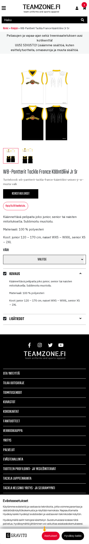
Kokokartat (11, 412)
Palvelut (9, 450)
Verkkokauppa (13, 431)
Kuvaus (14, 274)
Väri (6, 250)
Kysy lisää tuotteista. (15, 206)
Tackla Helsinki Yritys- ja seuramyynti (29, 488)
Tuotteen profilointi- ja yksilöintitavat (29, 469)
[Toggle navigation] (5, 8)
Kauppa (14, 28)
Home (5, 28)
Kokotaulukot (21, 193)
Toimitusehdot (12, 393)
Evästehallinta (13, 459)
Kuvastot (9, 402)
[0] (84, 8)
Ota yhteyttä (11, 373)
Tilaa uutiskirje (13, 383)
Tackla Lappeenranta (17, 478)
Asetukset (50, 536)
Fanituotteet (11, 421)
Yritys (7, 440)
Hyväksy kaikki (73, 536)
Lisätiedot (16, 319)
